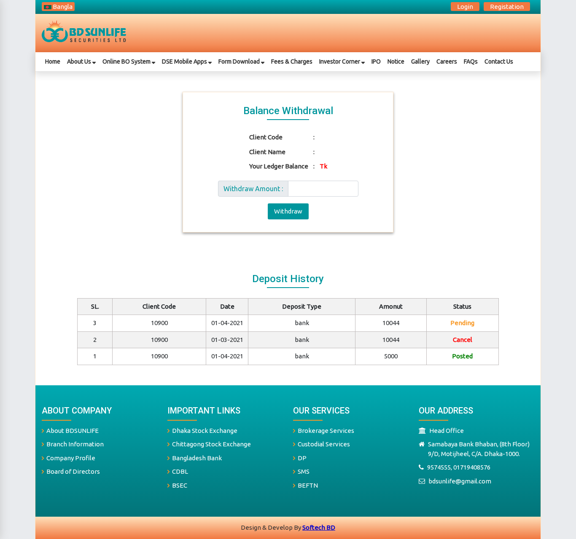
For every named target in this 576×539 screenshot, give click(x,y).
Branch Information (74, 444)
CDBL (179, 471)
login (465, 6)
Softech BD (318, 527)
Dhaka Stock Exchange (204, 430)
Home (52, 61)
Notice (396, 61)
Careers (446, 61)
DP (301, 458)
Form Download (239, 61)
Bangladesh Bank (196, 458)
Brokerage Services (325, 430)
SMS (303, 471)
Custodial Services (323, 444)
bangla (62, 6)
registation (507, 6)
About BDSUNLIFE (72, 430)
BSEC (179, 485)
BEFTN (307, 485)
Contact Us (498, 61)
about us (79, 61)
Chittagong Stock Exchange (211, 444)
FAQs (471, 61)
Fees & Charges (291, 61)
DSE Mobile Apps (185, 61)
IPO (376, 61)
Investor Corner (340, 61)
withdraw (288, 211)
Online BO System (127, 61)
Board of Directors (72, 471)
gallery (420, 61)
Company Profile (70, 458)
